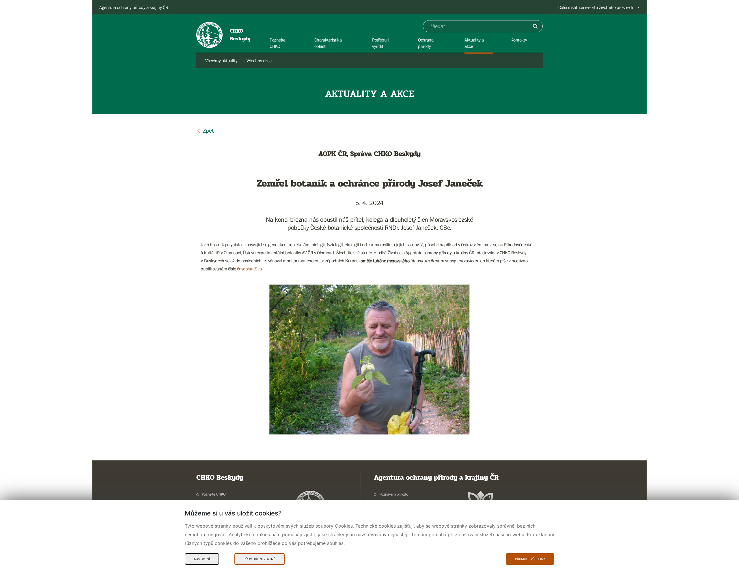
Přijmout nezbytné (259, 559)
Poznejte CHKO (214, 494)
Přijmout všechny (530, 559)
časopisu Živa (249, 268)
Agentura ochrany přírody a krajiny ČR (133, 7)
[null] (205, 130)
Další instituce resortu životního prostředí (595, 7)
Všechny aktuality (221, 60)
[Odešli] (535, 26)
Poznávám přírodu (393, 494)
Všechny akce (259, 60)
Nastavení (202, 559)
